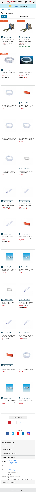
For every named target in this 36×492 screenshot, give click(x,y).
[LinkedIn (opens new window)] (23, 433)
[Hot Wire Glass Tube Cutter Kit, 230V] (27, 27)
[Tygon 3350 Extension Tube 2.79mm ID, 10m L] (9, 59)
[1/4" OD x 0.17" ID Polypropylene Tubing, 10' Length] (27, 355)
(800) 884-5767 (11, 460)
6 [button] (23, 422)
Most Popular (24, 16)
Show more (17, 417)
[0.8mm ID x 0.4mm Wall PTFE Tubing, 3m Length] (9, 92)
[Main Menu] (2, 2)
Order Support (7, 449)
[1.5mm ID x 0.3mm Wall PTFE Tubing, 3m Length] (27, 125)
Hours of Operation (8, 482)
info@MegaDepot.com (13, 470)
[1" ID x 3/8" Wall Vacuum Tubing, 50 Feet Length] (27, 92)
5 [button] (20, 422)
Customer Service (8, 442)
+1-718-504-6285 (10, 466)
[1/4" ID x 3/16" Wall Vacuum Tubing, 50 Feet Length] (9, 355)
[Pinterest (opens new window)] (18, 433)
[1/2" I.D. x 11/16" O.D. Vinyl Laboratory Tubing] (9, 191)
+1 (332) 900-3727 (12, 463)
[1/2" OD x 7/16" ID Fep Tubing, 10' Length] (27, 256)
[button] (29, 422)
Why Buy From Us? (8, 446)
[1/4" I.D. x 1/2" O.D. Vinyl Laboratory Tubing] (27, 289)
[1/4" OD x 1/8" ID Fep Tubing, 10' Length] (9, 388)
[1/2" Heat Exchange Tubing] (27, 158)
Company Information (9, 453)
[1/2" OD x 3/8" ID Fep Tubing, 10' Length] (9, 256)
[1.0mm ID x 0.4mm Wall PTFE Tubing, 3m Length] (9, 125)
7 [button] (26, 422)
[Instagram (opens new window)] (28, 433)
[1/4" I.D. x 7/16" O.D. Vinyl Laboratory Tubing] (27, 322)
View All (17, 6)
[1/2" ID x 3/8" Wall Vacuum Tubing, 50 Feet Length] (27, 224)
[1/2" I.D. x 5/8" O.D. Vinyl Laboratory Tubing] (9, 224)
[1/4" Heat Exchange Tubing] (9, 289)
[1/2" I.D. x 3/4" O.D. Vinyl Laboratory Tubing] (27, 191)
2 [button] (12, 422)
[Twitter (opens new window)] (13, 433)
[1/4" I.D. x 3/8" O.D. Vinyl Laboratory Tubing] (9, 322)
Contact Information (9, 457)
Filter (4, 16)
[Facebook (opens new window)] (7, 433)
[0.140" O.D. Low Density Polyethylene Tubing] (27, 59)
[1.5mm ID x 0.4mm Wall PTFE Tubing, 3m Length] (9, 158)
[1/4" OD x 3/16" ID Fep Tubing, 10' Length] (27, 388)
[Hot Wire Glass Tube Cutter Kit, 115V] (9, 27)
